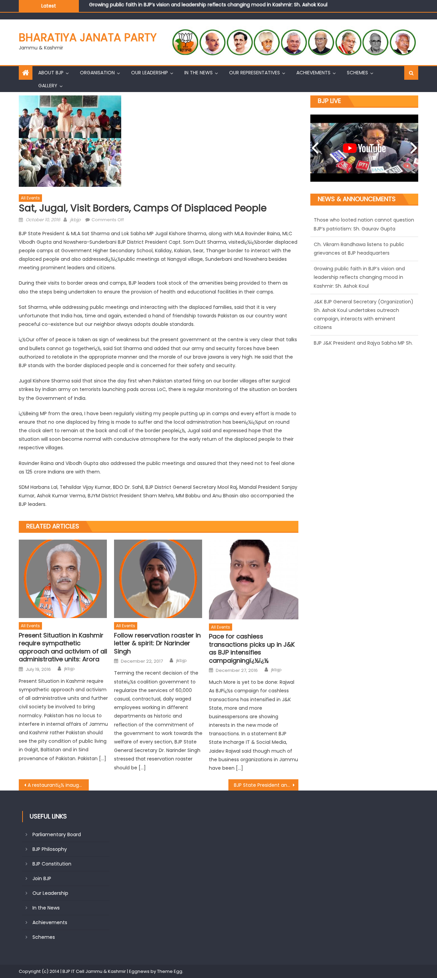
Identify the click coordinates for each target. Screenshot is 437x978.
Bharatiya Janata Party (88, 37)
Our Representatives (254, 72)
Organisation (97, 72)
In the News (198, 72)
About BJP (51, 72)
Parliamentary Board (56, 834)
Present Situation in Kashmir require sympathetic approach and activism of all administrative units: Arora (63, 647)
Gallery (47, 85)
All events (30, 198)
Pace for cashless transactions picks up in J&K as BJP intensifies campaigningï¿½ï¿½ (252, 648)
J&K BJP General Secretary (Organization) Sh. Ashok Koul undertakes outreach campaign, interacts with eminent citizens (233, 6)
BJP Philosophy (49, 849)
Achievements (313, 72)
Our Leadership (149, 72)
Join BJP (41, 878)
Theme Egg (169, 971)
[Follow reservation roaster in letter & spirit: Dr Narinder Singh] (158, 579)
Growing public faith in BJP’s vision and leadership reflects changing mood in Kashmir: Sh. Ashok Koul (359, 253)
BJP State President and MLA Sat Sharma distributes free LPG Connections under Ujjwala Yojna (266, 785)
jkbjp (75, 219)
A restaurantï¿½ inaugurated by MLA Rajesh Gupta (58, 785)
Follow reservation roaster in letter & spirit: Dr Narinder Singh (157, 643)
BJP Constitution (51, 863)
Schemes (357, 72)
